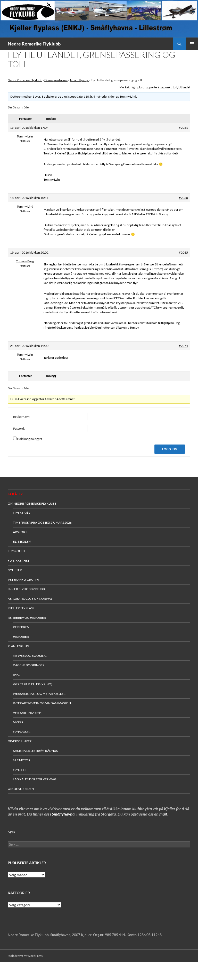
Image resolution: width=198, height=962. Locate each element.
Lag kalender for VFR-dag (34, 779)
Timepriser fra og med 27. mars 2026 (42, 522)
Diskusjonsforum (56, 80)
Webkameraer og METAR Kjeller (39, 694)
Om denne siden (21, 789)
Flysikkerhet (18, 560)
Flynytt (19, 770)
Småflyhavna (63, 813)
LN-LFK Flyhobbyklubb (26, 589)
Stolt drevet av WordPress (25, 956)
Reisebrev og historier (27, 617)
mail (163, 813)
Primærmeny (192, 44)
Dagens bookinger (29, 665)
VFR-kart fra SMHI (28, 713)
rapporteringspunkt (158, 87)
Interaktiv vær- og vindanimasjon (42, 703)
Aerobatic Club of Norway (30, 598)
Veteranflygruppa (23, 579)
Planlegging (18, 646)
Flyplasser (21, 732)
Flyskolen (16, 551)
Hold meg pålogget (29, 439)
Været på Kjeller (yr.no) (32, 684)
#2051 (183, 128)
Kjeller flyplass (21, 608)
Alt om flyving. (79, 80)
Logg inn (169, 449)
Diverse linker (20, 741)
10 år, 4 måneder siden (100, 96)
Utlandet (184, 87)
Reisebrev (21, 627)
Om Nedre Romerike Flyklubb (32, 503)
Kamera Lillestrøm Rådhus (35, 751)
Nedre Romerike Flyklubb (34, 44)
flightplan (136, 87)
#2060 (183, 198)
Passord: (19, 428)
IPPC (16, 675)
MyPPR (18, 722)
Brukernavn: (21, 417)
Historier (21, 637)
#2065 (183, 252)
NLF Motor (21, 760)
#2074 (183, 346)
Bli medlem (22, 541)
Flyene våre (22, 513)
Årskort (20, 532)
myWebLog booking (30, 656)
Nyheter (15, 570)
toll (175, 87)
